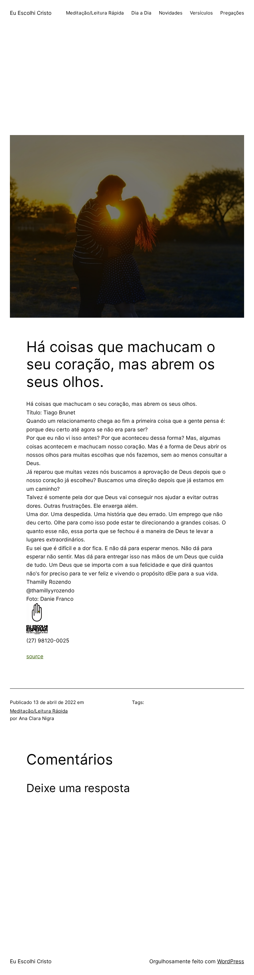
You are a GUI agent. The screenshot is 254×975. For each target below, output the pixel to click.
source (34, 656)
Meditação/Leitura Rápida (39, 711)
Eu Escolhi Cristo (30, 13)
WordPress (230, 961)
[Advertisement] (127, 92)
